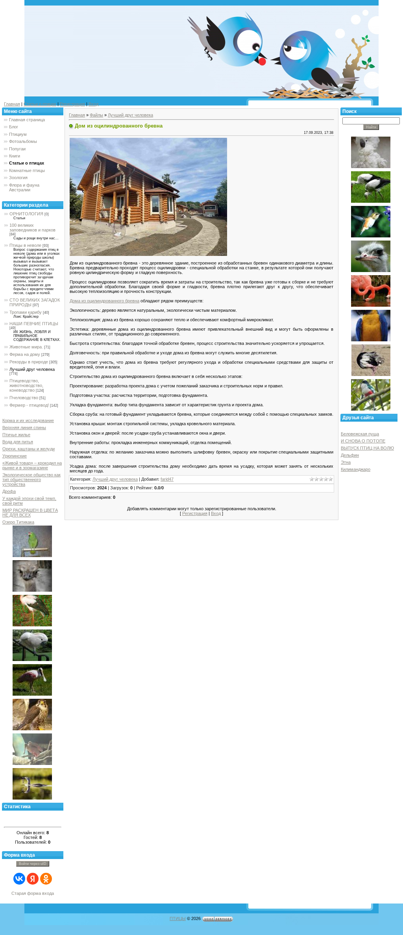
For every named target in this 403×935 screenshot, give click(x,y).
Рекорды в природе (28, 361)
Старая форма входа (32, 893)
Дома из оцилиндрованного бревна (104, 300)
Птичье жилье (16, 434)
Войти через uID (32, 864)
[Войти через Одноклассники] (46, 879)
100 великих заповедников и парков (32, 227)
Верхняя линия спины (24, 427)
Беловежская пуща (360, 433)
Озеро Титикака (18, 522)
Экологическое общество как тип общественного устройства (31, 479)
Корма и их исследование (28, 420)
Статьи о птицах (40, 104)
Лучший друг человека (32, 369)
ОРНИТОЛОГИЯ (26, 213)
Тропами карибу (25, 312)
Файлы (96, 115)
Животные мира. (26, 346)
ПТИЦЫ (178, 918)
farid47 (167, 479)
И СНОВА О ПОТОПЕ (363, 441)
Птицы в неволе (25, 245)
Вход (93, 104)
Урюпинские (14, 456)
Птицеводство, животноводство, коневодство (26, 385)
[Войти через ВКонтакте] (19, 879)
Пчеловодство (23, 397)
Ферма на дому (24, 354)
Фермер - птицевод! (29, 405)
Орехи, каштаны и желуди (28, 448)
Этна (346, 462)
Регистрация (72, 104)
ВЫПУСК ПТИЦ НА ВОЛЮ (367, 448)
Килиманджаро (355, 469)
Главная (12, 104)
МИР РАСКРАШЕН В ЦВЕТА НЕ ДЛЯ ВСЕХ (30, 512)
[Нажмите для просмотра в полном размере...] (148, 196)
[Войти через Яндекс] (33, 879)
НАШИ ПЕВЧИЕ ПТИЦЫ (33, 323)
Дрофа (9, 491)
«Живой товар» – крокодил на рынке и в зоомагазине (32, 465)
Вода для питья (17, 441)
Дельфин (350, 455)
